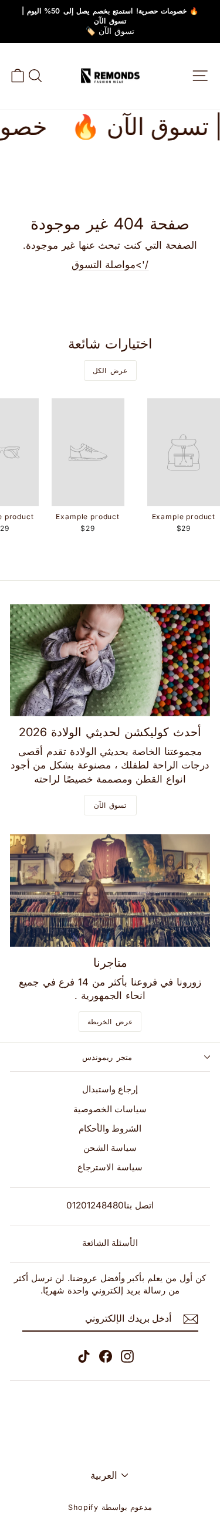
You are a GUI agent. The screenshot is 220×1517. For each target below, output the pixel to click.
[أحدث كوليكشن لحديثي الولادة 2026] (110, 660)
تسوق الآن (110, 805)
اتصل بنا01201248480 (110, 1205)
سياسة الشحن (110, 1147)
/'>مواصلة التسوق (110, 264)
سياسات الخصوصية (110, 1109)
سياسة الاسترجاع (110, 1167)
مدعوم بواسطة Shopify (109, 1507)
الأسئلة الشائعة (110, 1242)
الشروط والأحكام (110, 1128)
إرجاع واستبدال (110, 1089)
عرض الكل (110, 370)
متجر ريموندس (107, 1057)
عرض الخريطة (110, 1021)
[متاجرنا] (110, 890)
